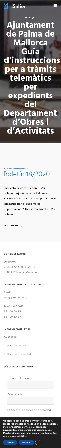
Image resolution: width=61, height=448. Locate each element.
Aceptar (10, 442)
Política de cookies (15, 345)
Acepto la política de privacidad (31, 410)
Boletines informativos (17, 169)
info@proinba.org (15, 297)
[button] (55, 5)
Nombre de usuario (19, 378)
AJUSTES (22, 436)
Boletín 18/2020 (27, 174)
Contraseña (15, 394)
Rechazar (26, 442)
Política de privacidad (17, 354)
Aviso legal (10, 337)
